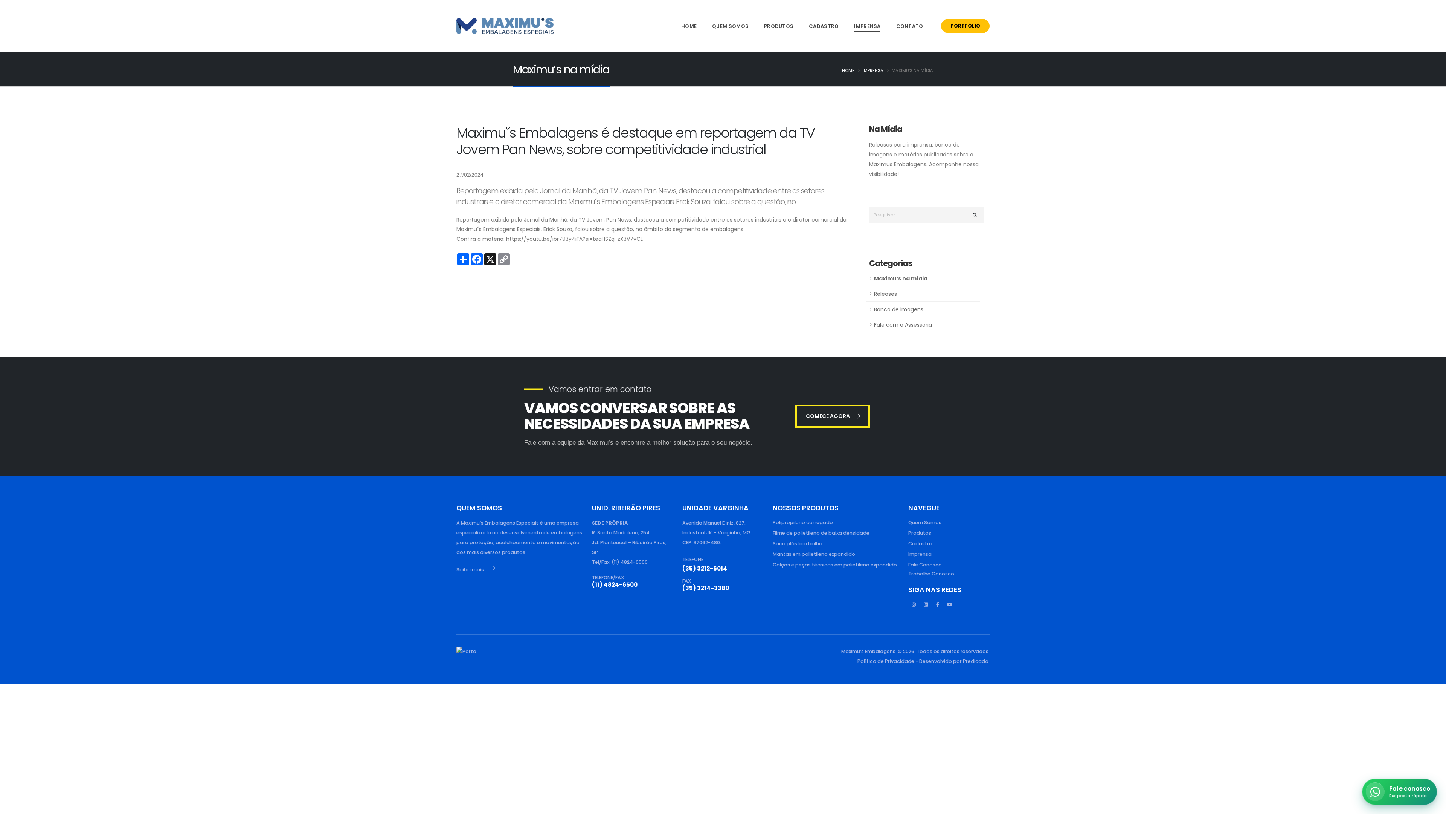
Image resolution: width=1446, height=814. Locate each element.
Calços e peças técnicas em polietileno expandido (835, 565)
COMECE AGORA (828, 416)
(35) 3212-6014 (704, 568)
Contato (909, 26)
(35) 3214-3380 (705, 588)
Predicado (975, 661)
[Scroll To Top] (13, 805)
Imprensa (867, 26)
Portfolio (965, 26)
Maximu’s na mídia (900, 278)
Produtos (778, 26)
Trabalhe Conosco (931, 574)
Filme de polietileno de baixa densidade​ (821, 533)
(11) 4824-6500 (615, 585)
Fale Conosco (925, 565)
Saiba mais (470, 569)
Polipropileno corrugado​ (803, 522)
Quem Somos (730, 26)
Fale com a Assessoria (903, 325)
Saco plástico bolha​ (797, 543)
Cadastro (824, 26)
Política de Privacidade (885, 661)
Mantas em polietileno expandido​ (814, 554)
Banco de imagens (898, 309)
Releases (885, 294)
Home (689, 26)
